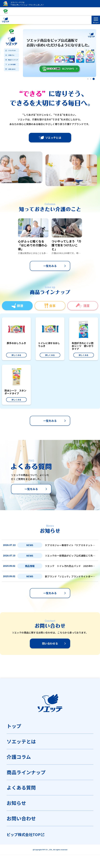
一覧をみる (50, 266)
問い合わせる (50, 643)
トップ (14, 725)
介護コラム (11, 55)
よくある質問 (11, 64)
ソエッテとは (11, 50)
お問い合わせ (11, 69)
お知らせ (16, 802)
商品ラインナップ (13, 60)
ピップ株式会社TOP (23, 834)
